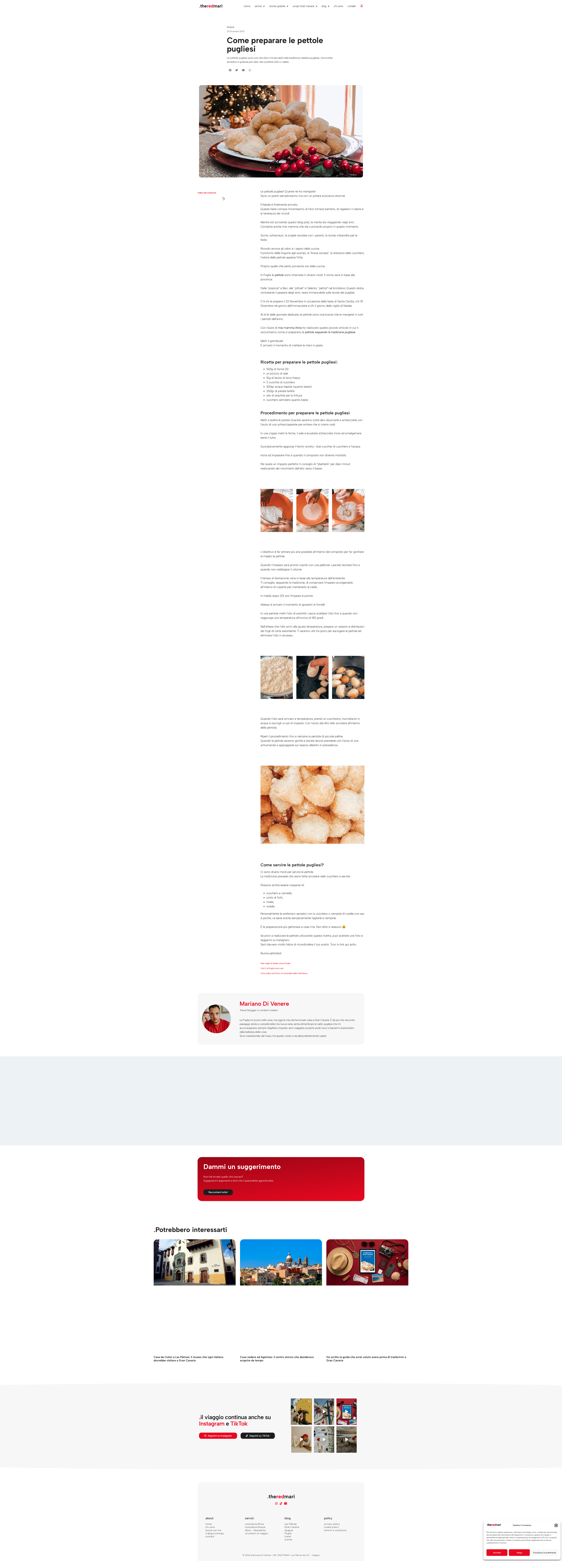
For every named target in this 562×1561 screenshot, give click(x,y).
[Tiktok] (281, 1503)
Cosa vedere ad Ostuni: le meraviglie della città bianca (284, 973)
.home (246, 6)
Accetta (497, 1552)
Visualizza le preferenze (544, 1552)
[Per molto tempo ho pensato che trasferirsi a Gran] (346, 1439)
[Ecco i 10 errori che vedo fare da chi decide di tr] (324, 1411)
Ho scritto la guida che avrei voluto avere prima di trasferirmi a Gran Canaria (366, 1358)
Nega (519, 1552)
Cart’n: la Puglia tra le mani (272, 968)
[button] (556, 1525)
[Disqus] (281, 1100)
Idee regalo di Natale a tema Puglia (276, 963)
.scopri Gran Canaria (303, 6)
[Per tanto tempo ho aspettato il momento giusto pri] (301, 1439)
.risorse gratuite (277, 6)
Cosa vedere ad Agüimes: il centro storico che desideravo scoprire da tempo (277, 1358)
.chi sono (338, 6)
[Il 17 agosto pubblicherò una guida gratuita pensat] (324, 1439)
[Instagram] (276, 1503)
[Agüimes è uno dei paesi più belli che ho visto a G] (301, 1411)
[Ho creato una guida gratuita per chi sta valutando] (346, 1411)
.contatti (351, 6)
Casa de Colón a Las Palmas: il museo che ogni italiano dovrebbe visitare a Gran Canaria (188, 1358)
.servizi (258, 6)
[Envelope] (285, 1503)
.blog (323, 6)
